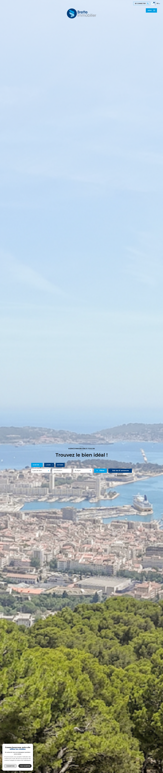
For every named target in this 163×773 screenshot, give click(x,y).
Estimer (60, 465)
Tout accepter (25, 766)
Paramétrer (10, 766)
